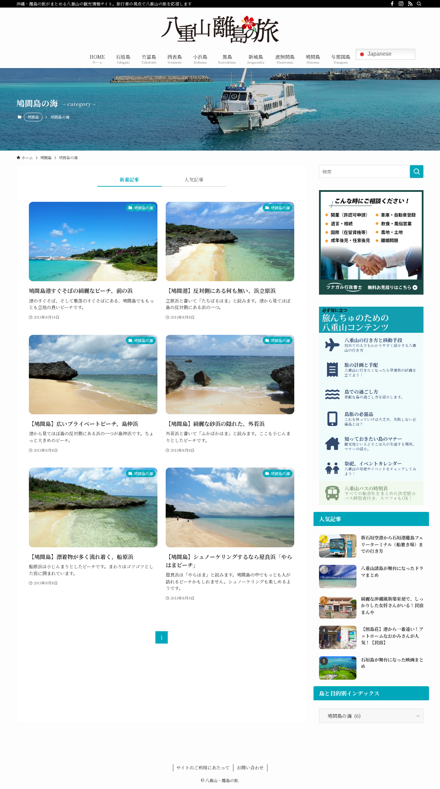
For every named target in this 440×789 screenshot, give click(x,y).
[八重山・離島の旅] (220, 29)
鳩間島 (33, 117)
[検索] (419, 4)
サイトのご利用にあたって (203, 767)
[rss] (410, 4)
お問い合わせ (250, 767)
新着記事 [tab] (129, 179)
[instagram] (401, 4)
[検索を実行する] (417, 171)
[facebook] (392, 4)
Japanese (379, 54)
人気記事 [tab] (194, 179)
